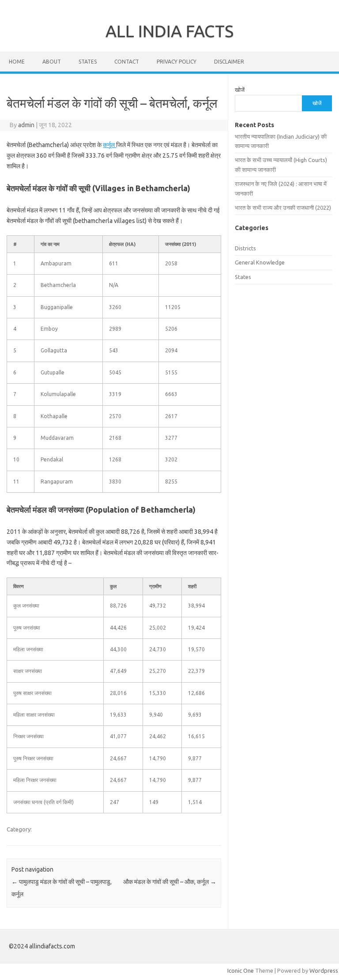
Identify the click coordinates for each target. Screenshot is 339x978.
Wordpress (323, 970)
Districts (245, 248)
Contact (126, 61)
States (88, 61)
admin (26, 124)
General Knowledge (260, 262)
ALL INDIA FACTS (169, 31)
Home (17, 61)
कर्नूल (109, 144)
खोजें (240, 90)
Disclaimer (229, 61)
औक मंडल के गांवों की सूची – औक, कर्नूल (169, 881)
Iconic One (240, 970)
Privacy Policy (176, 61)
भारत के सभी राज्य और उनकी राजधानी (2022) (283, 207)
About (51, 61)
